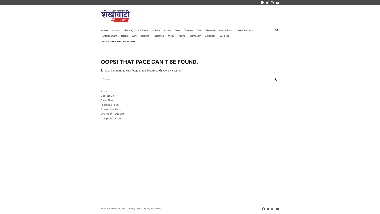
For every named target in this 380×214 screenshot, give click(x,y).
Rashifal (145, 35)
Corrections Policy (111, 109)
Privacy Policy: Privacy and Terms (144, 208)
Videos (104, 30)
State (177, 30)
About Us (106, 91)
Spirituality (195, 35)
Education (210, 35)
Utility (171, 35)
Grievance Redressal (112, 113)
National (210, 30)
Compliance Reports (112, 118)
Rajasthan (159, 35)
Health (124, 35)
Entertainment (109, 35)
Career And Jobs (245, 30)
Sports (181, 35)
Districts (141, 30)
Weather (188, 30)
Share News (107, 100)
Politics (156, 30)
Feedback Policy (110, 104)
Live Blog (128, 30)
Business (224, 35)
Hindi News (105, 41)
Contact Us (107, 95)
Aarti (134, 35)
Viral (199, 30)
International (225, 30)
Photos (116, 30)
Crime (167, 30)
